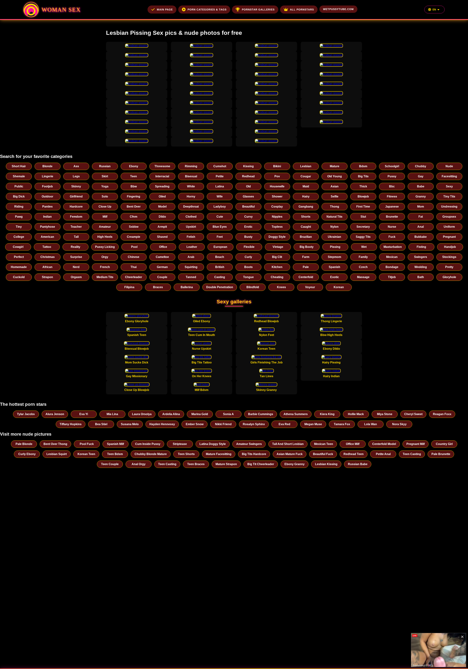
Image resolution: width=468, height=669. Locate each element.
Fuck (391, 236)
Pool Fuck (87, 444)
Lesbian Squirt (56, 454)
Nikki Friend (223, 424)
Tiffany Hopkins (71, 424)
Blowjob (363, 196)
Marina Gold (199, 414)
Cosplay (277, 206)
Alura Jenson (55, 414)
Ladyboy (220, 206)
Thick (363, 186)
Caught (306, 226)
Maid (306, 186)
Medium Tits (105, 277)
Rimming (191, 166)
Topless (277, 226)
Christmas (47, 256)
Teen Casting (412, 454)
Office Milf (352, 444)
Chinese (133, 256)
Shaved (162, 236)
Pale (306, 267)
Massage (363, 277)
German (162, 267)
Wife (220, 196)
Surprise (76, 256)
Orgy (104, 256)
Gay (420, 176)
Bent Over (134, 206)
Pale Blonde (24, 444)
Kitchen (277, 267)
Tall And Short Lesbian (288, 444)
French (105, 267)
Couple (162, 277)
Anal (420, 226)
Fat (420, 216)
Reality (75, 246)
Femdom (76, 216)
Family (363, 256)
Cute (219, 216)
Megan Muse (313, 424)
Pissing (335, 246)
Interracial (162, 176)
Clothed (191, 216)
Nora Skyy (399, 424)
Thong (334, 206)
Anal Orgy (139, 464)
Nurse (392, 226)
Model (162, 206)
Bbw (134, 186)
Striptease (180, 444)
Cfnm (133, 216)
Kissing (248, 166)
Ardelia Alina (171, 414)
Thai (134, 267)
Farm (305, 256)
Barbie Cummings (260, 414)
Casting (219, 277)
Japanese (392, 206)
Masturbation (393, 246)
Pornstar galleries (258, 9)
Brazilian (306, 236)
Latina (219, 186)
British (219, 267)
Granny (421, 196)
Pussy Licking (105, 246)
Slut (363, 216)
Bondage (392, 267)
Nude (449, 166)
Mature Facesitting (218, 454)
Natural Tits (334, 216)
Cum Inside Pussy (147, 444)
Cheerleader (133, 277)
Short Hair (19, 166)
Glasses (248, 196)
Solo (105, 196)
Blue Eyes (220, 226)
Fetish (191, 236)
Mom (420, 206)
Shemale (19, 176)
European (220, 246)
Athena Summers (296, 414)
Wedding (420, 267)
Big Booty (307, 246)
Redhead (248, 176)
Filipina (129, 287)
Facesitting (449, 176)
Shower (277, 196)
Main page (165, 9)
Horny (191, 196)
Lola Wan (370, 424)
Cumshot (219, 166)
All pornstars (302, 9)
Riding (18, 206)
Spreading (162, 186)
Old (248, 186)
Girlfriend (76, 196)
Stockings (449, 256)
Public (18, 186)
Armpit (162, 226)
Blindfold (252, 287)
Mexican (392, 256)
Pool (134, 246)
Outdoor (47, 196)
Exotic (334, 277)
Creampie (133, 236)
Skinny (76, 186)
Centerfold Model (384, 444)
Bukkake (420, 236)
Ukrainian (334, 236)
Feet (220, 236)
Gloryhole (449, 277)
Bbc (392, 186)
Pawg (19, 216)
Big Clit (277, 256)
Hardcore (76, 206)
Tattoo (46, 246)
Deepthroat (191, 206)
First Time (363, 206)
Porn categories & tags (207, 9)
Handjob (450, 246)
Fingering (133, 196)
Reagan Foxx (442, 414)
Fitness (392, 196)
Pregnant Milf (415, 444)
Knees (281, 287)
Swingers (420, 256)
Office (163, 246)
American (47, 236)
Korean (339, 287)
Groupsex (449, 216)
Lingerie (47, 176)
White (191, 186)
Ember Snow (194, 424)
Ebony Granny (294, 464)
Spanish (334, 267)
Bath (420, 277)
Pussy (392, 176)
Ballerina (187, 287)
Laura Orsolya (142, 414)
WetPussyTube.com (338, 9)
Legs (76, 176)
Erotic (248, 226)
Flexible (249, 246)
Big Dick (19, 196)
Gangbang (306, 206)
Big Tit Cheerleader (260, 464)
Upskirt (191, 226)
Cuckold (19, 277)
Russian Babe (357, 464)
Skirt (105, 176)
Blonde (47, 166)
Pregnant (449, 236)
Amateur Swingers (249, 444)
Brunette (392, 216)
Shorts (305, 216)
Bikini (277, 166)
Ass (76, 166)
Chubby (420, 166)
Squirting (191, 267)
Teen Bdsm (115, 454)
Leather (191, 246)
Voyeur (310, 287)
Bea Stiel (101, 424)
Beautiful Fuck (323, 454)
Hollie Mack (356, 414)
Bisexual (191, 176)
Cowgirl (18, 246)
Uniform (449, 226)
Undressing (449, 206)
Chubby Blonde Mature (151, 454)
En (434, 9)
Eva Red (284, 424)
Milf (105, 216)
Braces (158, 287)
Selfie (334, 196)
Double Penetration (219, 287)
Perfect (19, 256)
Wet (364, 246)
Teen (133, 176)
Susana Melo (130, 424)
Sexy (449, 186)
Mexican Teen (323, 444)
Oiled (162, 196)
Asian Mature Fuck (290, 454)
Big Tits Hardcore (254, 454)
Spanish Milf (115, 444)
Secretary (363, 226)
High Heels (104, 236)
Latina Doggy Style (212, 444)
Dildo (162, 216)
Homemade (19, 267)
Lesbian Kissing (326, 464)
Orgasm (76, 277)
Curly (248, 256)
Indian (47, 216)
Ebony (133, 166)
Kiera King (327, 414)
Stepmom (334, 256)
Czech (363, 267)
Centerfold (306, 277)
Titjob (392, 277)
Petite (220, 176)
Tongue (248, 277)
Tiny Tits (449, 196)
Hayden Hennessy (162, 424)
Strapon (47, 277)
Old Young (334, 176)
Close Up (105, 206)
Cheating (277, 277)
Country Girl (444, 444)
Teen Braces (196, 464)
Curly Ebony (27, 454)
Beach (219, 256)
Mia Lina (112, 414)
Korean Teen (86, 454)
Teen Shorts (186, 454)
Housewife (277, 186)
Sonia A (228, 414)
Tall (76, 236)
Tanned (191, 277)
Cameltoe (162, 256)
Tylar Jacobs (26, 414)
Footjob (47, 186)
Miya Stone (384, 414)
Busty (248, 236)
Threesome (162, 166)
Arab (191, 256)
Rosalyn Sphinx (254, 424)
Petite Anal (383, 454)
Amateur (105, 226)
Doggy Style (277, 236)
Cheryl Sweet (413, 414)
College (19, 236)
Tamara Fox (342, 424)
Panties (47, 206)
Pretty (449, 267)
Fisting (421, 246)
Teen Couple (110, 464)
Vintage (278, 246)
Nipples (277, 216)
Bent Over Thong (55, 444)
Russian (105, 166)
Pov (277, 176)
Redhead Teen (354, 454)
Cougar (306, 176)
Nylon (334, 226)
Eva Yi (83, 414)
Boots (248, 267)
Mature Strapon (226, 464)
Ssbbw (133, 226)
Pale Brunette (440, 454)
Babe (420, 186)
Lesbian (305, 166)
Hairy (306, 196)
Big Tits (363, 176)
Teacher (76, 226)
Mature (334, 166)
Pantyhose (47, 226)
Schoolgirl (392, 166)
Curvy (248, 216)
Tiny (19, 226)
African (47, 267)
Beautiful (248, 206)
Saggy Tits (363, 236)
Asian (335, 186)
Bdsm (363, 166)
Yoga (104, 186)
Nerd (76, 267)
